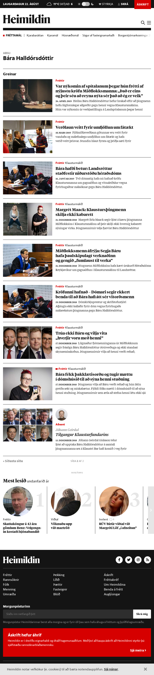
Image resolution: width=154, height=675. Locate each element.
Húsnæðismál (70, 35)
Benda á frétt (113, 589)
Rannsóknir (11, 580)
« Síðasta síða (13, 461)
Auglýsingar (112, 594)
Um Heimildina (114, 584)
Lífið (56, 580)
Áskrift (108, 575)
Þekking (58, 575)
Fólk (6, 584)
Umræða (9, 594)
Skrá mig (142, 614)
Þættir (57, 584)
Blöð (56, 594)
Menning (9, 589)
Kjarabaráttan (35, 35)
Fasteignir (60, 589)
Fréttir (7, 575)
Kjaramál (52, 35)
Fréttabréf (111, 580)
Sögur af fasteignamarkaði (98, 35)
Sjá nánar (111, 669)
